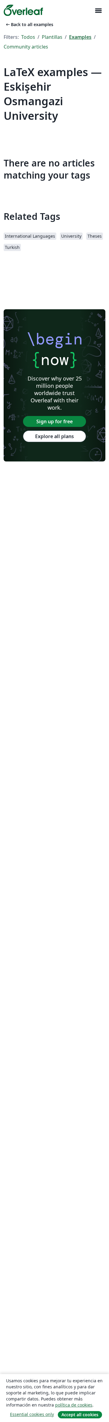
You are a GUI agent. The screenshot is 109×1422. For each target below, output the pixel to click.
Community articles (26, 46)
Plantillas (52, 37)
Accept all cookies (79, 1414)
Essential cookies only (32, 1414)
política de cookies (73, 1405)
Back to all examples (29, 24)
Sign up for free (54, 421)
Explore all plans (54, 436)
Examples (80, 37)
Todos (28, 37)
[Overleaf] (23, 10)
